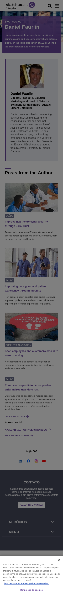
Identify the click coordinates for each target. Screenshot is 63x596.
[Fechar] (59, 559)
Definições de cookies (31, 590)
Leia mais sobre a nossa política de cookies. (26, 583)
